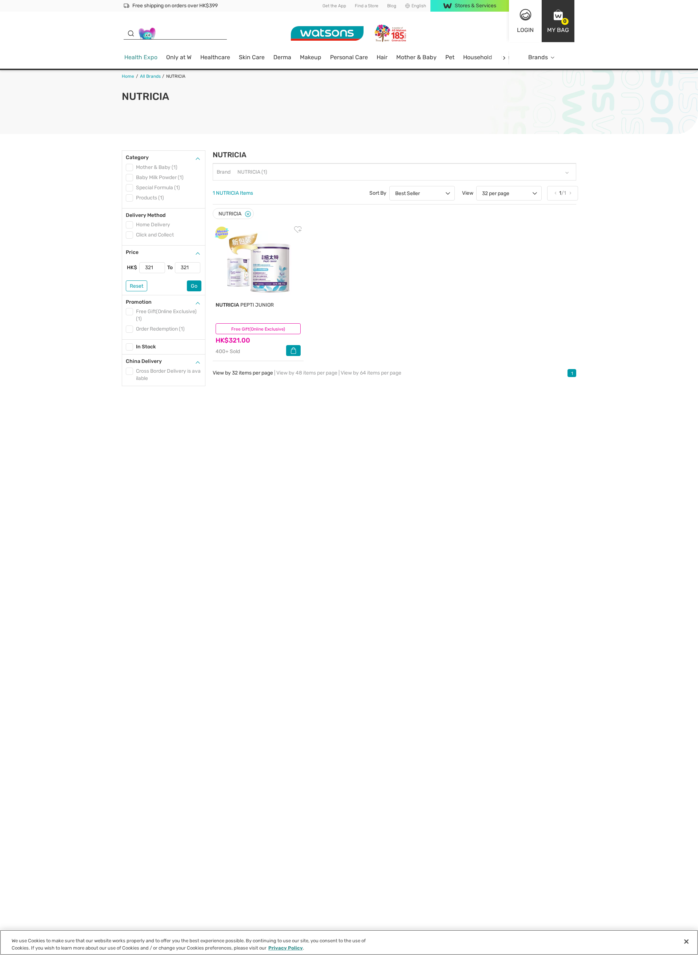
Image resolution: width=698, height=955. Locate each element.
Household (477, 57)
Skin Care (252, 57)
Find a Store (366, 5)
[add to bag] (293, 350)
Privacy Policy (285, 947)
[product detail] (258, 263)
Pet (449, 57)
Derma (282, 57)
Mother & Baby (416, 57)
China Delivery (144, 361)
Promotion (139, 302)
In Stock (146, 347)
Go (194, 286)
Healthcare (215, 57)
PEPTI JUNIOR (245, 305)
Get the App (334, 5)
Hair (382, 57)
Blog (391, 5)
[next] (504, 57)
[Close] (248, 214)
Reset (136, 286)
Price (132, 252)
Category (137, 157)
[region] (349, 942)
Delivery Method (146, 215)
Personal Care (349, 57)
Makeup (310, 57)
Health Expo (140, 57)
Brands (538, 57)
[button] (558, 21)
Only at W (179, 57)
